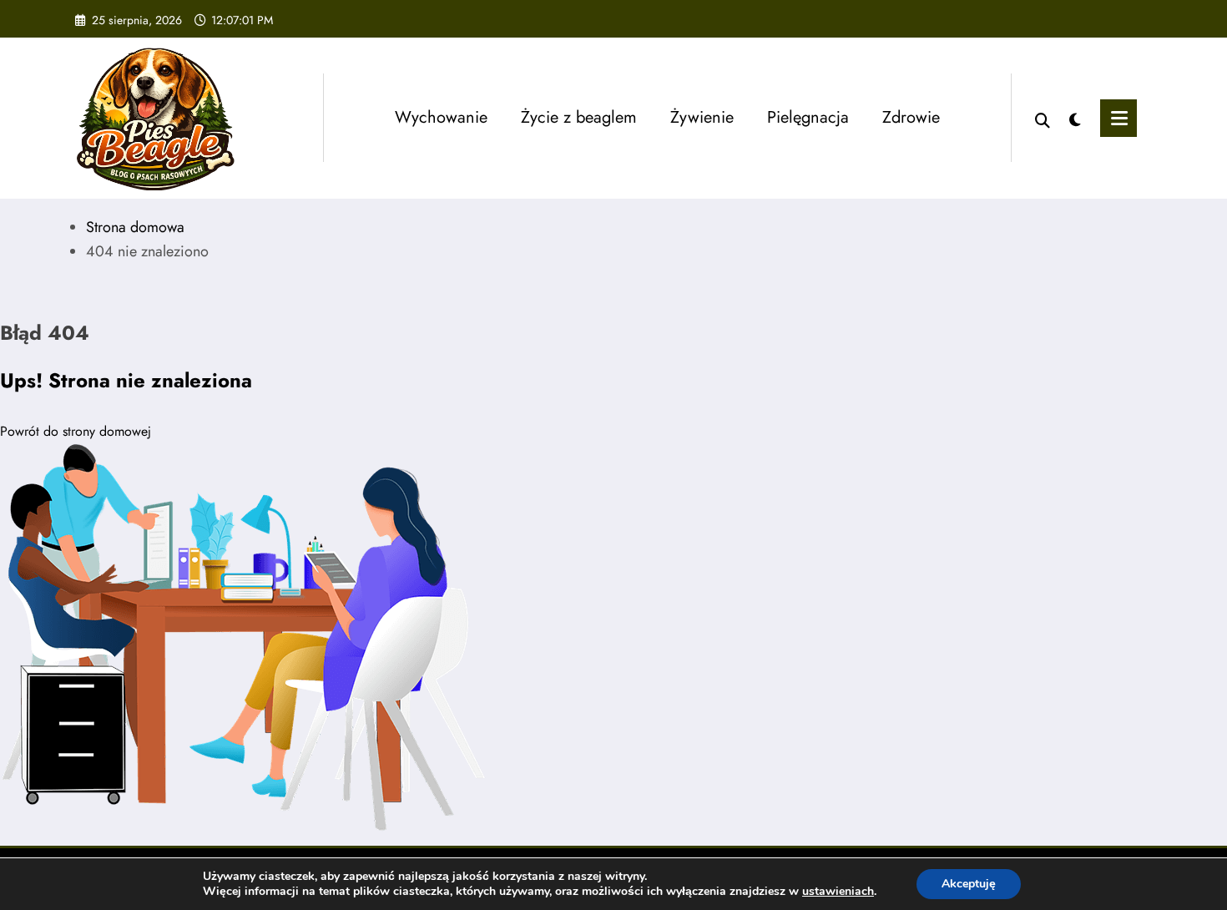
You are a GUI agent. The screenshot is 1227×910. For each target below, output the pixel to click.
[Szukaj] (1042, 118)
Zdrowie (911, 117)
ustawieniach (838, 891)
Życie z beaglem (579, 117)
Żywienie (702, 117)
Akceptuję (969, 884)
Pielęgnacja (808, 117)
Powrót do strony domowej (75, 431)
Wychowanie (441, 117)
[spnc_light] (1075, 118)
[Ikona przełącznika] (1118, 118)
